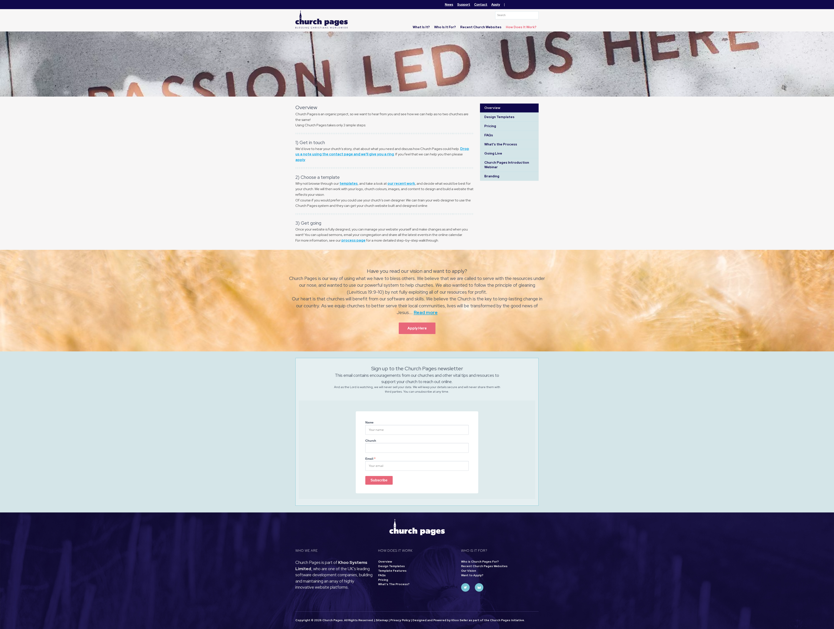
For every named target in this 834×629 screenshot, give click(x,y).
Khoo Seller (459, 620)
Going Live (493, 153)
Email (370, 458)
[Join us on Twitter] (465, 587)
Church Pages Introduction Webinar (506, 164)
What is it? (421, 27)
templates (348, 183)
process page (353, 240)
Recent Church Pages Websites (484, 566)
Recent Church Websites (480, 27)
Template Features (392, 571)
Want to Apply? (472, 575)
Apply (495, 5)
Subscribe (379, 480)
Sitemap (382, 620)
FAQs (488, 135)
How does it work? (521, 27)
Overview (492, 108)
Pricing (490, 126)
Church (370, 440)
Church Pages (500, 620)
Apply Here (417, 328)
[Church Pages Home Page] (321, 19)
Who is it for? (445, 27)
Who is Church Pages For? (480, 561)
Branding (491, 176)
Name (369, 422)
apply (300, 160)
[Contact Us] (479, 587)
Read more (426, 312)
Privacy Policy (400, 620)
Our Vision (468, 571)
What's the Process (500, 144)
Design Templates (499, 117)
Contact (480, 5)
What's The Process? (393, 584)
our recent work (401, 183)
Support (463, 5)
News (449, 5)
